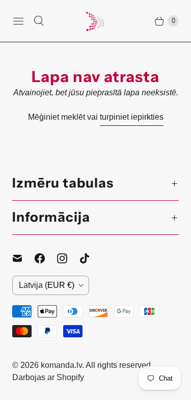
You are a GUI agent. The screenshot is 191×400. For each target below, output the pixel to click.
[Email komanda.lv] (23, 258)
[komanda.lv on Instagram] (68, 258)
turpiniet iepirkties (131, 117)
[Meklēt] (39, 21)
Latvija (46, 285)
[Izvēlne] (18, 21)
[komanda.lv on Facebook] (46, 258)
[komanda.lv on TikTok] (90, 258)
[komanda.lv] (95, 21)
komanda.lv (61, 365)
